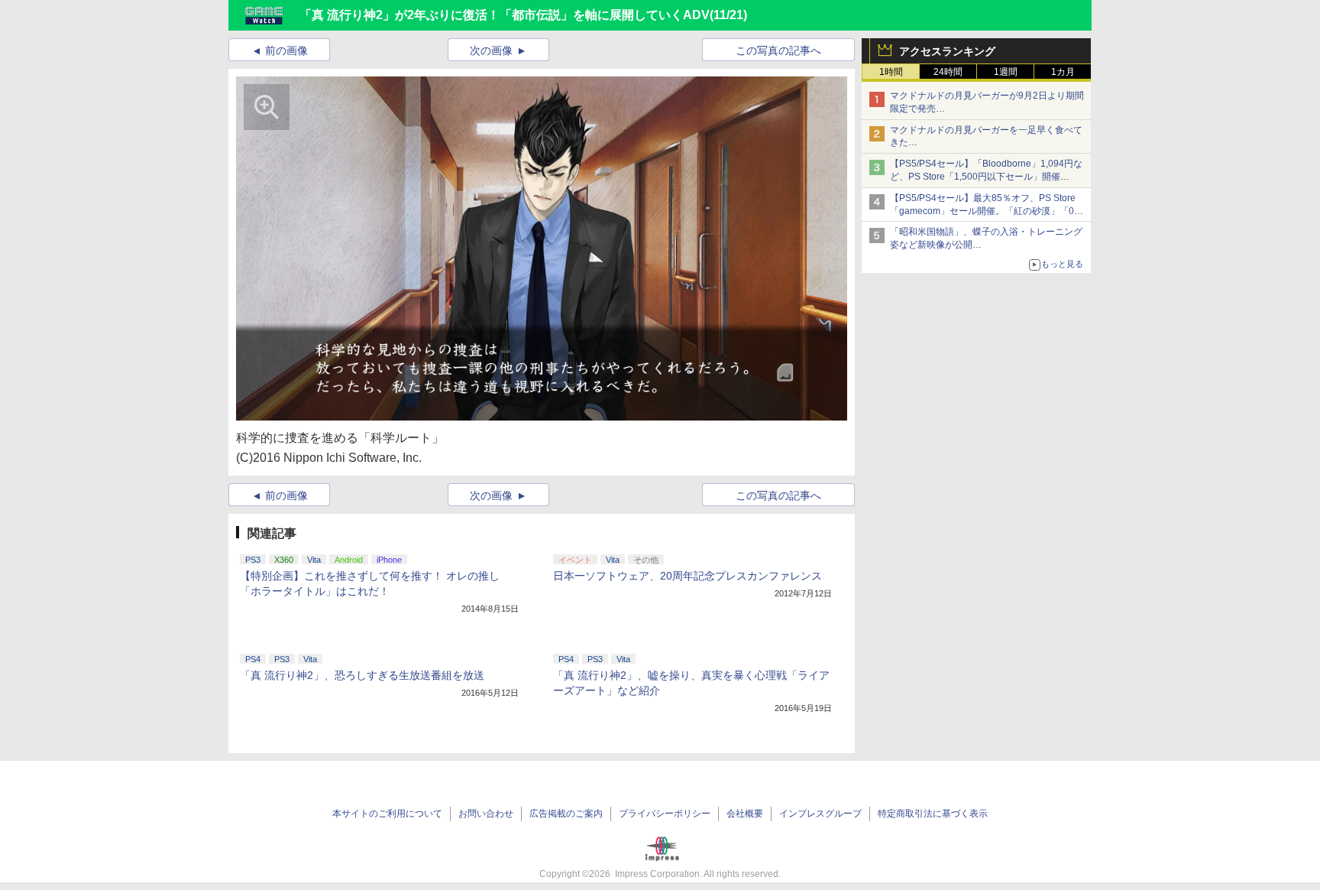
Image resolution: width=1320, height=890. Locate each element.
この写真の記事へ (778, 50)
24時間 (947, 72)
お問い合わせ (485, 813)
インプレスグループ (820, 813)
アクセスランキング (947, 51)
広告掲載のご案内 (566, 813)
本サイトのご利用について (387, 813)
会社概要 (744, 813)
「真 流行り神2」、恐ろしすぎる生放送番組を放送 (362, 675)
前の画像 (286, 50)
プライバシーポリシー (664, 813)
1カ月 (1063, 72)
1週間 (1005, 72)
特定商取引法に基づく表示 (933, 813)
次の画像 (491, 50)
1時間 (891, 72)
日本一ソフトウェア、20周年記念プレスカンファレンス (687, 576)
